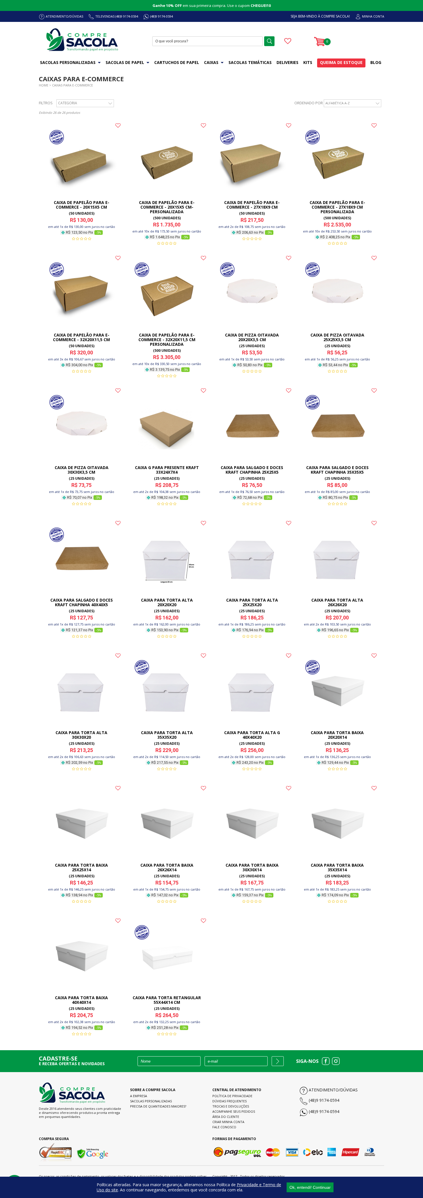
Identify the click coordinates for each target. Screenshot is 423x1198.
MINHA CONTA (373, 16)
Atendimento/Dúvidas (333, 1090)
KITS (307, 62)
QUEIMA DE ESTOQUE (341, 62)
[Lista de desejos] (287, 42)
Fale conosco (224, 1127)
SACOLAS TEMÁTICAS (250, 62)
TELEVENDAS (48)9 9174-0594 (116, 16)
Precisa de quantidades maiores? (158, 1106)
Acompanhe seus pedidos (233, 1111)
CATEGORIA (67, 103)
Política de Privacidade (232, 1096)
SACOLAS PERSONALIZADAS (68, 62)
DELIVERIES (287, 62)
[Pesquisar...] (269, 41)
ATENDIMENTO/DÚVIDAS (64, 16)
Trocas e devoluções (230, 1106)
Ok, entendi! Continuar (310, 1187)
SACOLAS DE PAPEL (125, 62)
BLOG (375, 62)
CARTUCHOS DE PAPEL (176, 62)
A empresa (138, 1096)
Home (43, 85)
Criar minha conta (228, 1122)
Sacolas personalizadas (151, 1101)
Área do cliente (225, 1116)
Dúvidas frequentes (229, 1101)
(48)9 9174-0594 (161, 16)
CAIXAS (211, 62)
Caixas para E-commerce (72, 85)
